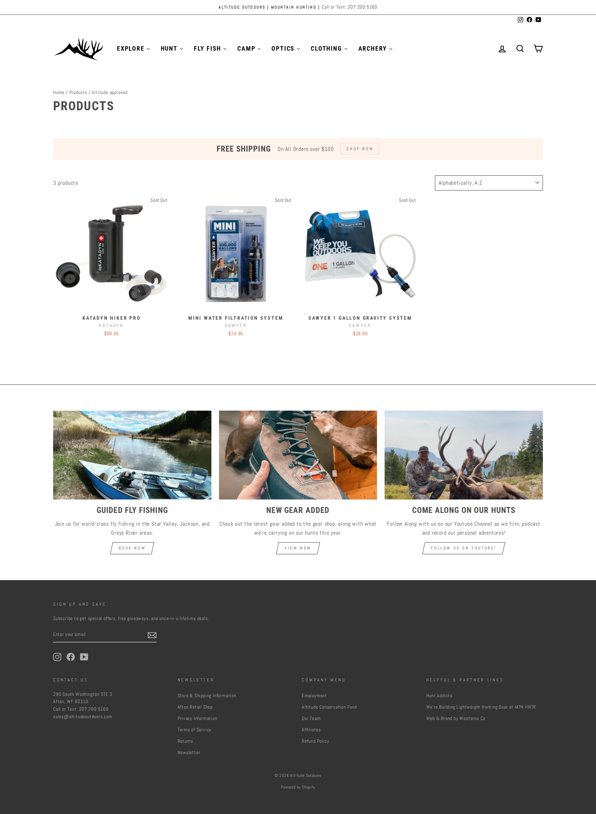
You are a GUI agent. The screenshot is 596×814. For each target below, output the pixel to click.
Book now (132, 548)
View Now (298, 548)
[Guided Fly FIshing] (132, 455)
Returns (185, 741)
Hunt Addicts (439, 696)
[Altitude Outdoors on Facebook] (71, 657)
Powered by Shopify (298, 787)
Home (58, 92)
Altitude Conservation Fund (329, 707)
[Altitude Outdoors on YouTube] (84, 657)
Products (78, 92)
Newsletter (189, 752)
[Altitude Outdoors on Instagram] (57, 657)
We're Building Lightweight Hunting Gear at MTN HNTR (481, 707)
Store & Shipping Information (207, 696)
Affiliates (311, 730)
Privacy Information (197, 718)
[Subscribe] (152, 634)
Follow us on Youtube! (464, 548)
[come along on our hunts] (464, 455)
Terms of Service (195, 730)
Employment (314, 696)
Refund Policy (315, 741)
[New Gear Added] (298, 455)
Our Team (311, 718)
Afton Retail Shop (195, 707)
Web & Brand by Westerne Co (456, 718)
